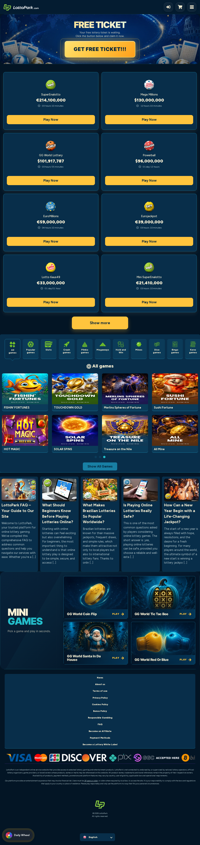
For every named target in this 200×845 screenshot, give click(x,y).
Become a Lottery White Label (100, 744)
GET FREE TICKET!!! (99, 49)
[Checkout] (181, 7)
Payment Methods (100, 738)
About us (100, 684)
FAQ (100, 724)
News (100, 677)
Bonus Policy (100, 711)
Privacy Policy (100, 698)
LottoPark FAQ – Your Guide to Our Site (18, 511)
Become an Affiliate (100, 731)
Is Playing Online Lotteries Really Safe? (138, 511)
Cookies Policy (100, 704)
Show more (100, 323)
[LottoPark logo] (21, 7)
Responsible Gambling (100, 718)
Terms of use (100, 691)
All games (102, 366)
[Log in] (168, 7)
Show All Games (100, 466)
